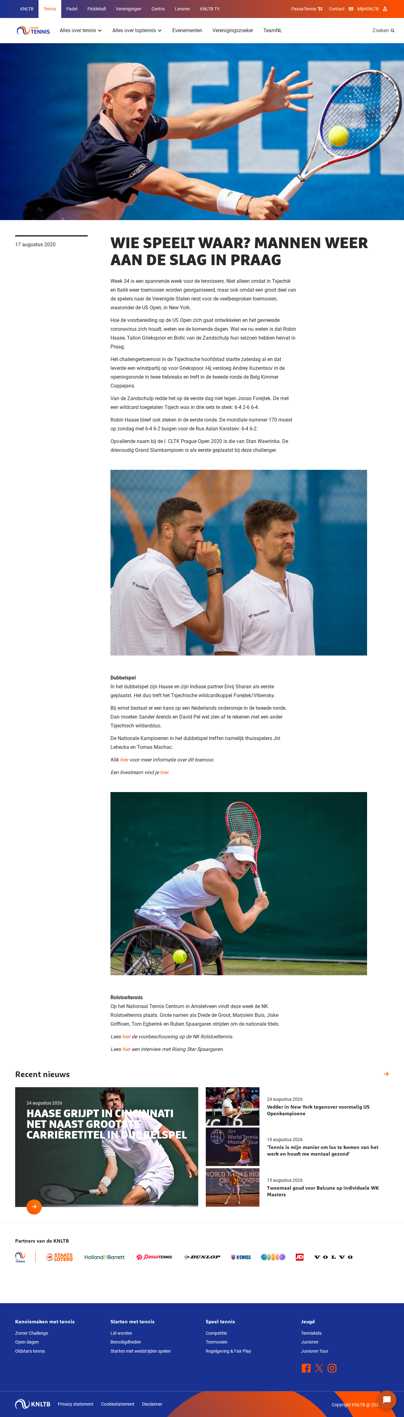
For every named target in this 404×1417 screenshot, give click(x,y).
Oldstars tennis (30, 1351)
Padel (71, 8)
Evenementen (187, 30)
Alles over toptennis (134, 30)
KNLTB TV (210, 8)
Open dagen (27, 1341)
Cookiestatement (117, 1404)
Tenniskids (311, 1333)
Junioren (309, 1341)
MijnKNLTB (368, 8)
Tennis (50, 8)
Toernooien (217, 1341)
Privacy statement (75, 1404)
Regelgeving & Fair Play (228, 1351)
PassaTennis (303, 8)
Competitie (216, 1333)
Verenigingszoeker (232, 30)
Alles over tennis (78, 30)
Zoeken (380, 30)
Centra (158, 8)
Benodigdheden (125, 1341)
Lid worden (121, 1333)
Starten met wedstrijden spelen (140, 1351)
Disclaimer (152, 1404)
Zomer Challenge (31, 1333)
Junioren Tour (314, 1351)
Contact (337, 8)
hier (124, 760)
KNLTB (26, 8)
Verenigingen (128, 8)
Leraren (182, 8)
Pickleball (96, 8)
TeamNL (272, 30)
